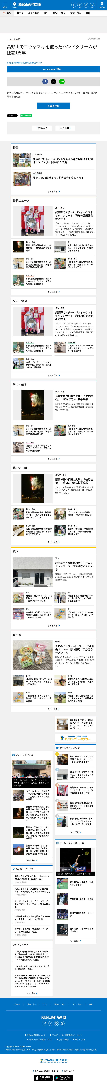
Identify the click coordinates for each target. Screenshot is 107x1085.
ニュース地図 (13, 39)
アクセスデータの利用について (40, 1040)
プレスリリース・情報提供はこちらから (67, 1035)
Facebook (73, 5)
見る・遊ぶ (33, 12)
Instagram (86, 5)
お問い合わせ (64, 1040)
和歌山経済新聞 (26, 5)
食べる (20, 12)
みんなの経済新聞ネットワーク (53, 1061)
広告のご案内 (80, 1040)
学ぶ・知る (75, 12)
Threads (92, 5)
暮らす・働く (59, 12)
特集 (88, 12)
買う (46, 12)
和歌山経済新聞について (36, 1035)
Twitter (79, 5)
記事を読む (53, 105)
